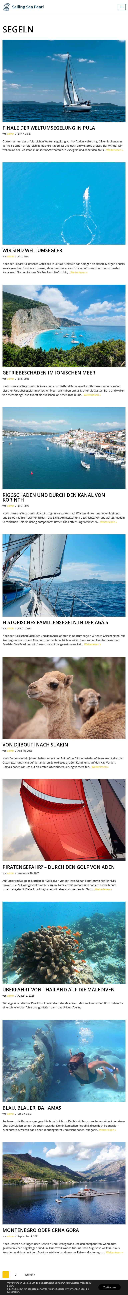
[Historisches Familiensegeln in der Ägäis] (64, 575)
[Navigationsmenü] (122, 7)
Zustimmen (109, 1287)
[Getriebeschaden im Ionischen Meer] (64, 326)
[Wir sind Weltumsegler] (64, 203)
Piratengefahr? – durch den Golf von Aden (58, 867)
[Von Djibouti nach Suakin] (64, 698)
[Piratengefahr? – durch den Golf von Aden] (64, 820)
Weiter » (30, 1274)
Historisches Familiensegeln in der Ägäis (55, 622)
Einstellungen (20, 1288)
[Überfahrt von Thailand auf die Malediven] (64, 943)
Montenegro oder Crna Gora (40, 1230)
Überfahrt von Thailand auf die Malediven (58, 989)
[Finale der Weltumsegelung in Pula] (64, 81)
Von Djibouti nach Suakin (35, 744)
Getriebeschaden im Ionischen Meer (48, 372)
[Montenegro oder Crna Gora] (64, 1183)
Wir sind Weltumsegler (32, 250)
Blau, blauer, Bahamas (31, 1108)
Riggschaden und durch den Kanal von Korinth (53, 497)
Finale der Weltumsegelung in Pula (48, 128)
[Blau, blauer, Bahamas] (64, 1061)
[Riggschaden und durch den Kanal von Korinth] (64, 448)
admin (10, 133)
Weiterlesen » (114, 150)
